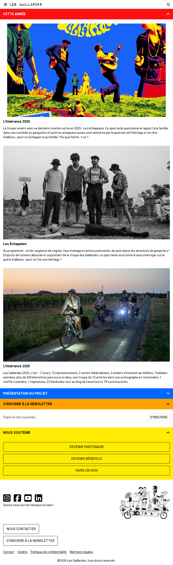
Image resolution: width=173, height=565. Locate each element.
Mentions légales (81, 552)
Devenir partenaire (86, 447)
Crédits (22, 552)
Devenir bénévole (86, 459)
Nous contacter (21, 529)
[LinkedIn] (38, 498)
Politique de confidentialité (49, 552)
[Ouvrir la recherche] (168, 4)
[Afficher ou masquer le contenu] (168, 14)
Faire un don (86, 470)
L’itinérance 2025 (16, 366)
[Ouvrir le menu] (5, 4)
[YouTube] (28, 498)
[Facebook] (17, 498)
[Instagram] (7, 498)
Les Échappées (15, 244)
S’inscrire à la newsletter (30, 541)
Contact (8, 552)
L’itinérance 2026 (16, 121)
